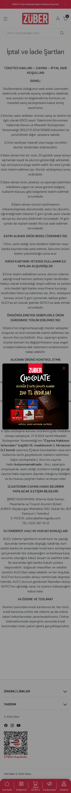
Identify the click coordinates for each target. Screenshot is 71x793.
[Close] (64, 368)
